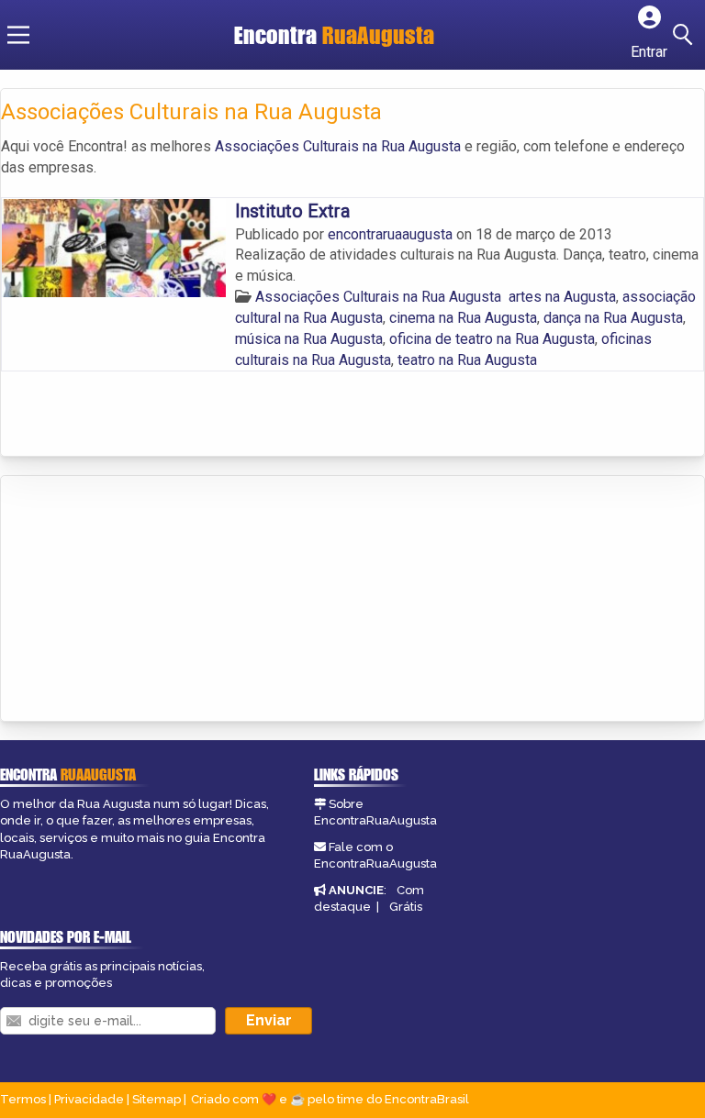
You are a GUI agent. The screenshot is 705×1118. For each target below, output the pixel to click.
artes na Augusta (562, 296)
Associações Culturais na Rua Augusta (338, 146)
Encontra (334, 35)
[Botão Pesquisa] (685, 35)
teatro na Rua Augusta (467, 360)
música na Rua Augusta (309, 339)
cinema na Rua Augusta (463, 318)
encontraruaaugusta (392, 234)
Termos (23, 1099)
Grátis (405, 906)
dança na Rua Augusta (613, 318)
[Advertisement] (138, 599)
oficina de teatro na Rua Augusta (492, 339)
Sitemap (156, 1099)
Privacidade (89, 1099)
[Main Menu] (18, 35)
